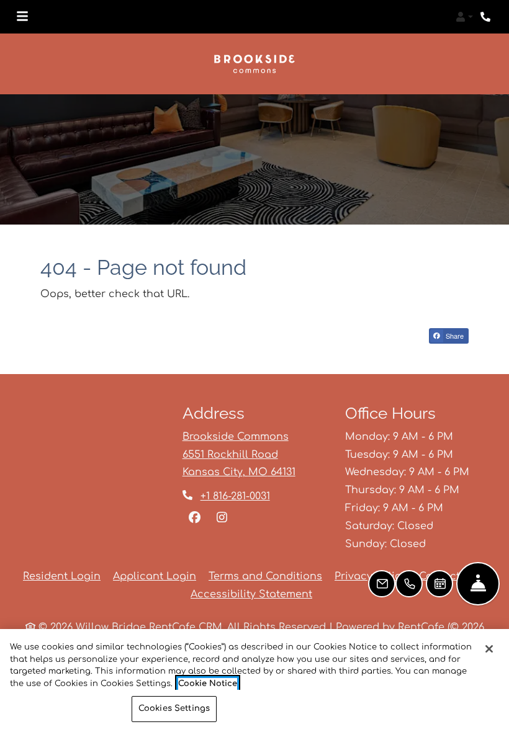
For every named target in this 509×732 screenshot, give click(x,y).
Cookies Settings (174, 708)
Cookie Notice (207, 683)
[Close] (489, 649)
